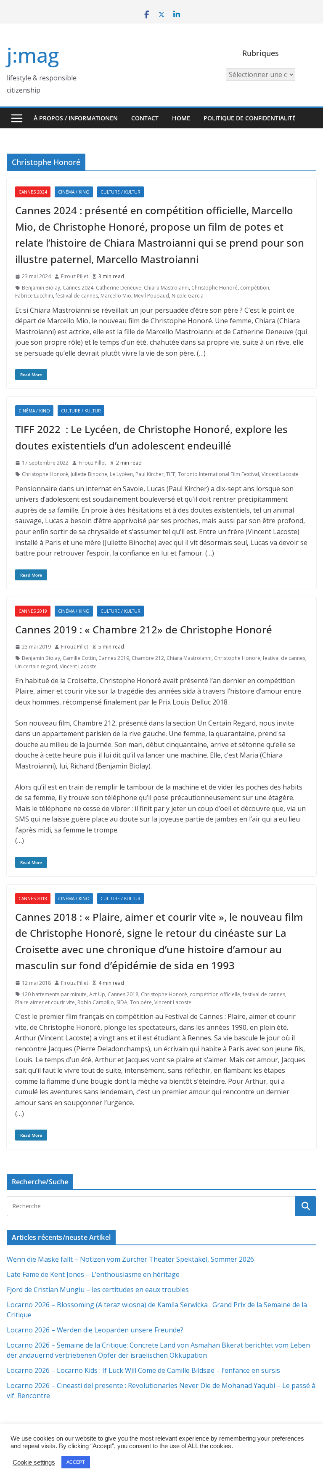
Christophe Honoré (214, 287)
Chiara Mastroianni (166, 287)
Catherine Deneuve (118, 287)
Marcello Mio (116, 295)
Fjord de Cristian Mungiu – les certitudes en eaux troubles (98, 1289)
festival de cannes (77, 295)
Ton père (141, 1002)
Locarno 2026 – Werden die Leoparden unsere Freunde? (95, 1330)
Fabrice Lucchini (34, 295)
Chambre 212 (148, 658)
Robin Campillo (95, 1002)
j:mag (33, 55)
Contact (145, 118)
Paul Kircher (149, 474)
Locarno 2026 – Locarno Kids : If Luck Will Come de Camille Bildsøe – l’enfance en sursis (143, 1370)
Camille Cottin (79, 658)
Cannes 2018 (33, 898)
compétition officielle (215, 994)
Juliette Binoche (89, 474)
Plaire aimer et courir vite (45, 1002)
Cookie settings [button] (34, 1462)
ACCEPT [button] (75, 1462)
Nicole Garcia (188, 295)
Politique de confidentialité (250, 118)
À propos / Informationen (76, 118)
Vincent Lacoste (280, 474)
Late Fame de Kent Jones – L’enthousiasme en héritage (93, 1274)
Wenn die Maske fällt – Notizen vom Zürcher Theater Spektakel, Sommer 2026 (130, 1259)
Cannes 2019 (33, 611)
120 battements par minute (54, 994)
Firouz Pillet (74, 276)
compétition (254, 287)
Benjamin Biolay (41, 287)
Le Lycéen (121, 474)
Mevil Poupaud (151, 295)
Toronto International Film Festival (218, 474)
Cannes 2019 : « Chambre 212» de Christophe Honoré (143, 629)
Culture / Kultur (120, 192)
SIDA (121, 1002)
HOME (181, 118)
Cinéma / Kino (74, 192)
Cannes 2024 (33, 192)
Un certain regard (36, 666)
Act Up (97, 994)
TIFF (170, 474)
